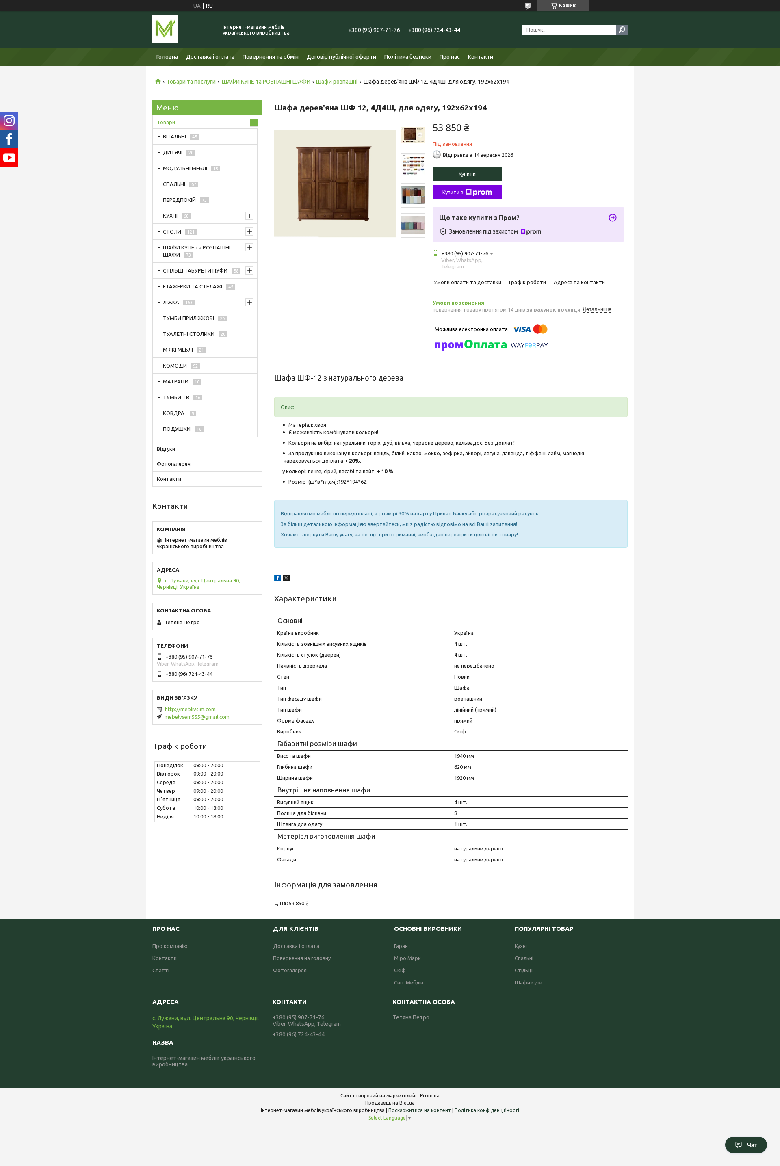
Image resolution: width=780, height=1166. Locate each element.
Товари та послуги (191, 81)
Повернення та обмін (271, 57)
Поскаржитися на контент (419, 1110)
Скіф (400, 970)
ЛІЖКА (171, 302)
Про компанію (170, 946)
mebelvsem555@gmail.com (197, 717)
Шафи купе (528, 982)
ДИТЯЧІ (172, 152)
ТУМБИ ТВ (176, 397)
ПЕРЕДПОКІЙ (179, 200)
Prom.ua (430, 1095)
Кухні (521, 946)
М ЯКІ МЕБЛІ (178, 350)
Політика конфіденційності (487, 1110)
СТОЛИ (172, 231)
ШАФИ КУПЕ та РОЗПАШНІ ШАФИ (266, 81)
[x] (286, 579)
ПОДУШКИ (177, 429)
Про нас (450, 57)
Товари (166, 122)
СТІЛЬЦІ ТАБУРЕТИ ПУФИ (195, 270)
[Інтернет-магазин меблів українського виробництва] (182, 29)
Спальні (524, 958)
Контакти (480, 57)
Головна (167, 57)
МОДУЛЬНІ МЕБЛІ (185, 168)
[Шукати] (622, 30)
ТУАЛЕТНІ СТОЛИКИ (188, 334)
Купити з (453, 192)
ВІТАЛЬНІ (174, 136)
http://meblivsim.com (190, 709)
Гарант (402, 946)
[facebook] (277, 579)
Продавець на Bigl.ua (390, 1102)
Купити (467, 174)
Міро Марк (407, 958)
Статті (160, 970)
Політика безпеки (407, 57)
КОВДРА (174, 413)
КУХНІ (170, 215)
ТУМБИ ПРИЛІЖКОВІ (188, 318)
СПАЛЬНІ (174, 184)
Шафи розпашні (337, 81)
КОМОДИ (175, 365)
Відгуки (166, 449)
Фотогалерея (174, 464)
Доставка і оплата (210, 57)
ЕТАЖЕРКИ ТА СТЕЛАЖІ (192, 286)
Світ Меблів (408, 982)
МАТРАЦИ (175, 381)
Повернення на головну (302, 958)
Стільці (524, 970)
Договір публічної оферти (341, 57)
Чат (752, 1145)
